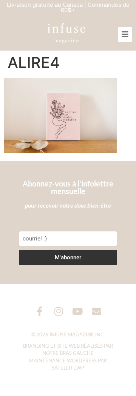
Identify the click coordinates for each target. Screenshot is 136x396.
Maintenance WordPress (63, 360)
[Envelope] (96, 311)
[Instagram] (58, 311)
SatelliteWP (68, 368)
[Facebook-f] (40, 311)
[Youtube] (77, 311)
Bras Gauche (77, 353)
